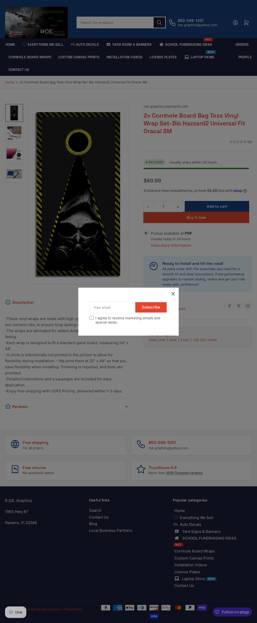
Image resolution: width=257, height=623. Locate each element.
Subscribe (151, 307)
